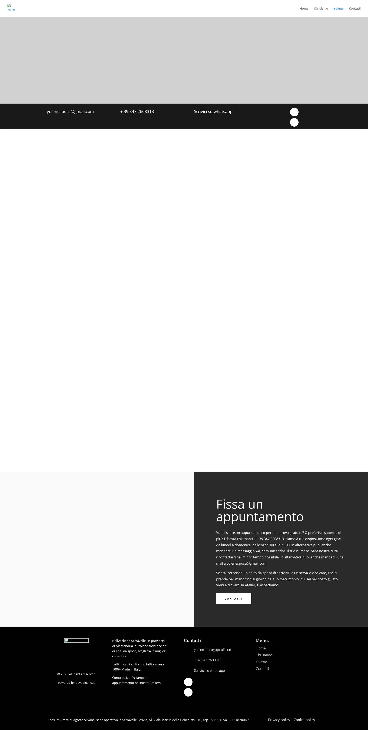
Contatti (355, 8)
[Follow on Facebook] (294, 112)
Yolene (339, 8)
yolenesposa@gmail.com (246, 563)
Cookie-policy (304, 719)
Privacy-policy (279, 719)
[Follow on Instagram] (294, 122)
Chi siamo (321, 8)
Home (304, 8)
